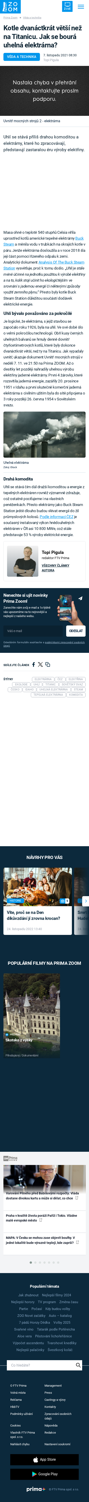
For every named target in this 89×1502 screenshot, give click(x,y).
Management (53, 1385)
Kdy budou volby (57, 1309)
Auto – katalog (60, 1316)
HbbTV (14, 1407)
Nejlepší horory (22, 1302)
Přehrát (15, 1034)
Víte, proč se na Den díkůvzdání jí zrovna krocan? (33, 915)
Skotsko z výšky (19, 1040)
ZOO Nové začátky (31, 1316)
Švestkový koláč (60, 1350)
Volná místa (18, 1392)
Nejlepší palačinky (30, 1350)
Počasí (36, 1309)
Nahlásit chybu (19, 1444)
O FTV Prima (18, 1385)
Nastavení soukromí (57, 1444)
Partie (23, 1309)
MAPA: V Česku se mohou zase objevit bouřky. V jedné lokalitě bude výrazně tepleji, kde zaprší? (40, 1240)
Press (48, 1392)
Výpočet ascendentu (28, 1343)
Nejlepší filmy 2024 (56, 1295)
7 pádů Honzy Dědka (34, 1322)
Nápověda (51, 1425)
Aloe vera (24, 1336)
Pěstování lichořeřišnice (53, 1336)
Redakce (50, 1432)
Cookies (15, 1425)
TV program (47, 1302)
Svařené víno (24, 1329)
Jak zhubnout (28, 1295)
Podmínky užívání (21, 1414)
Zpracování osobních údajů (57, 1416)
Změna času (68, 1302)
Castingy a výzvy (54, 1399)
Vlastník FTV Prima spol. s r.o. (22, 1435)
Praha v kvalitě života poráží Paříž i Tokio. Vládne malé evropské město (41, 1218)
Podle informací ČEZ (56, 516)
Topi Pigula (51, 60)
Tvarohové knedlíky (61, 1343)
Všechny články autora (55, 568)
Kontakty (50, 1407)
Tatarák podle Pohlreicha (56, 1329)
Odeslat (76, 631)
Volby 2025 (61, 1322)
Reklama (16, 1399)
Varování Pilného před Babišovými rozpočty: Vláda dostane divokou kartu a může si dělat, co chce (42, 1195)
